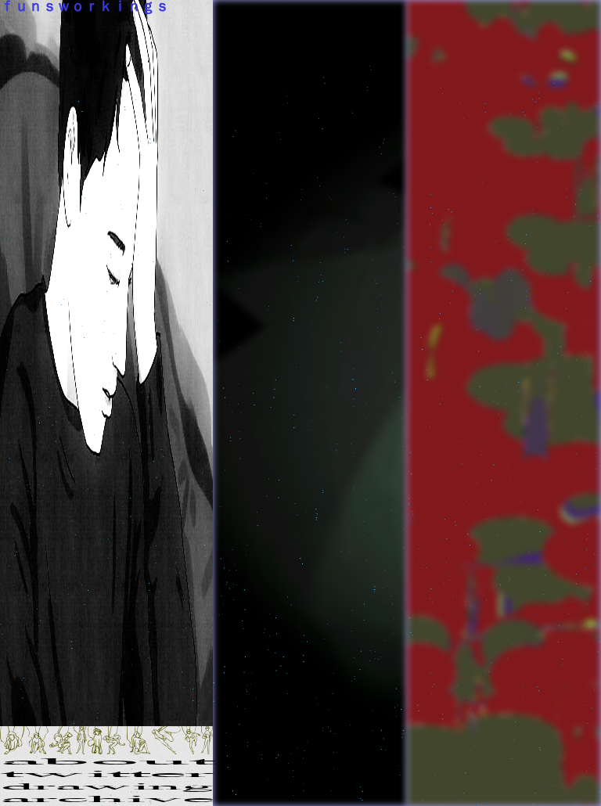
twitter (106, 774)
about (106, 762)
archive (106, 799)
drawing (106, 787)
